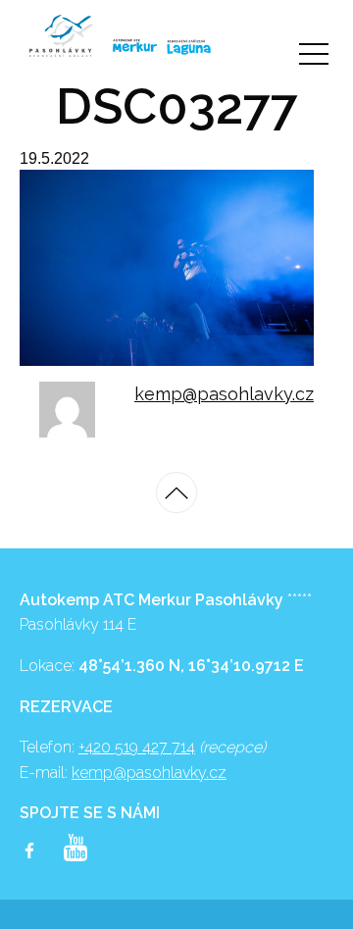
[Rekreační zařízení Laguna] (189, 47)
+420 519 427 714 (136, 747)
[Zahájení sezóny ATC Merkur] (61, 36)
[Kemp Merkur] (125, 45)
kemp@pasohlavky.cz (224, 394)
